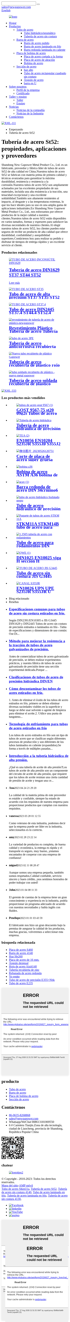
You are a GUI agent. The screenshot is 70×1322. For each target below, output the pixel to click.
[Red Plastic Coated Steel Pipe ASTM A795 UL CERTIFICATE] (35, 356)
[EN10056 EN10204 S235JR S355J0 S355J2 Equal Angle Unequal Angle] (22, 435)
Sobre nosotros (18, 86)
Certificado (22, 93)
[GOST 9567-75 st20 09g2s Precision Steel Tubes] (34, 405)
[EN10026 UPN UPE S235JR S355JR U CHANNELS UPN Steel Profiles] (28, 583)
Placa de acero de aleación (39, 59)
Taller (19, 100)
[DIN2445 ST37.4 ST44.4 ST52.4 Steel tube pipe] (27, 304)
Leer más (14, 282)
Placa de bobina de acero (31, 53)
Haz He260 (16, 956)
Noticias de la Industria (29, 113)
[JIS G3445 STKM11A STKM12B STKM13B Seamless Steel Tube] (36, 568)
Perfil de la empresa (28, 90)
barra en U (30, 83)
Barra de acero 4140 (21, 953)
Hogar (12, 23)
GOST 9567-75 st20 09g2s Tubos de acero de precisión (36, 413)
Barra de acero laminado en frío (42, 46)
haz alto (28, 69)
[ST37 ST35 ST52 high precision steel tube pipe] (26, 289)
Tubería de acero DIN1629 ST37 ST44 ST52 (34, 272)
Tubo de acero (24, 29)
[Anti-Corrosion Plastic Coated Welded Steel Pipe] (35, 375)
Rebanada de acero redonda (25, 973)
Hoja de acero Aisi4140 (23, 966)
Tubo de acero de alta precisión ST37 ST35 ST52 (34, 296)
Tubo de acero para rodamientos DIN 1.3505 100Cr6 (35, 546)
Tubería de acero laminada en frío (26, 1195)
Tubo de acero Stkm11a (15, 1188)
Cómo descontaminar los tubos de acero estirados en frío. (35, 691)
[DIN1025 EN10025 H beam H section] (23, 552)
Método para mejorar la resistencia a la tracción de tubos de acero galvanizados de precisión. (37, 645)
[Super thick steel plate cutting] (35, 451)
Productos (15, 26)
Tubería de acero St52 (44, 1188)
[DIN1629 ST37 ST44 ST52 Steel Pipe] (35, 262)
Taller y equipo (18, 96)
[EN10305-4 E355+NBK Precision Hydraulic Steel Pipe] (33, 420)
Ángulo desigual (18, 963)
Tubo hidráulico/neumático (39, 33)
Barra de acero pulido (36, 43)
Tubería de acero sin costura (40, 36)
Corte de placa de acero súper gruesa (34, 458)
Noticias (14, 106)
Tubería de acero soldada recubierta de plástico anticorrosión (33, 383)
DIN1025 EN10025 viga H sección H (38, 559)
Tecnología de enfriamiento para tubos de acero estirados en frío (38, 726)
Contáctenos (16, 116)
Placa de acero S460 (21, 949)
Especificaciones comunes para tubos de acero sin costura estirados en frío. (37, 611)
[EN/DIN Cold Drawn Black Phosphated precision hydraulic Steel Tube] (38, 500)
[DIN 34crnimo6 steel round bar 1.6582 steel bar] (22, 481)
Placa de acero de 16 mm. (24, 959)
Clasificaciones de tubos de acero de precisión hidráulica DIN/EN (36, 679)
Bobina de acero (33, 63)
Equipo (20, 103)
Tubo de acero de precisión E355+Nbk (32, 979)
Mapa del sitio (9, 1185)
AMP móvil (26, 1185)
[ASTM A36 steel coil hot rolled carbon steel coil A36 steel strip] (24, 466)
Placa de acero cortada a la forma (43, 56)
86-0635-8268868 (19, 1115)
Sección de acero (26, 66)
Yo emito (14, 976)
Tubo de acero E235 (21, 983)
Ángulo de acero (33, 80)
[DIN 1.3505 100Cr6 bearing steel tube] (38, 537)
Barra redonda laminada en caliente (44, 49)
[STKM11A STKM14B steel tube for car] (38, 519)
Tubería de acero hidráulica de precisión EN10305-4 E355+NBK (38, 428)
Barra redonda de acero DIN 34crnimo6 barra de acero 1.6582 (37, 490)
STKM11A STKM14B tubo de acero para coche (37, 527)
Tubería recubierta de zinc (24, 969)
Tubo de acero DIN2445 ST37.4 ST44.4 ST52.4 (31, 311)
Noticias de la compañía (30, 110)
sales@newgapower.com (23, 1118)
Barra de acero (25, 39)
